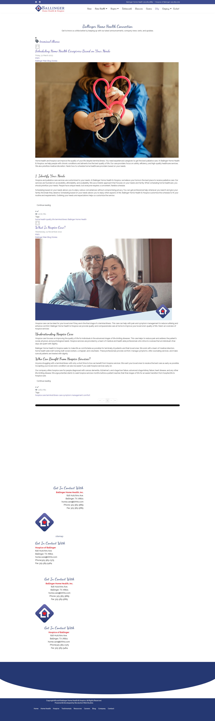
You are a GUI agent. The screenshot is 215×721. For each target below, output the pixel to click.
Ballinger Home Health (77, 219)
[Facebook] (36, 2)
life (53, 219)
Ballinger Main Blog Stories (46, 61)
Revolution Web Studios (84, 703)
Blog (157, 8)
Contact (176, 8)
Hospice (113, 8)
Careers (149, 8)
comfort (86, 395)
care (60, 395)
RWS (37, 58)
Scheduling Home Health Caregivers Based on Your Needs (72, 51)
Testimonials (127, 8)
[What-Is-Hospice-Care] (107, 279)
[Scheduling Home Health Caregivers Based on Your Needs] (107, 110)
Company (165, 8)
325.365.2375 (175, 2)
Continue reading (44, 205)
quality (49, 219)
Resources (139, 8)
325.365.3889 (148, 2)
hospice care (40, 395)
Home (89, 8)
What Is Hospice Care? (50, 227)
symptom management (73, 395)
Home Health (100, 8)
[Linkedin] (39, 2)
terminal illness (61, 219)
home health (40, 219)
